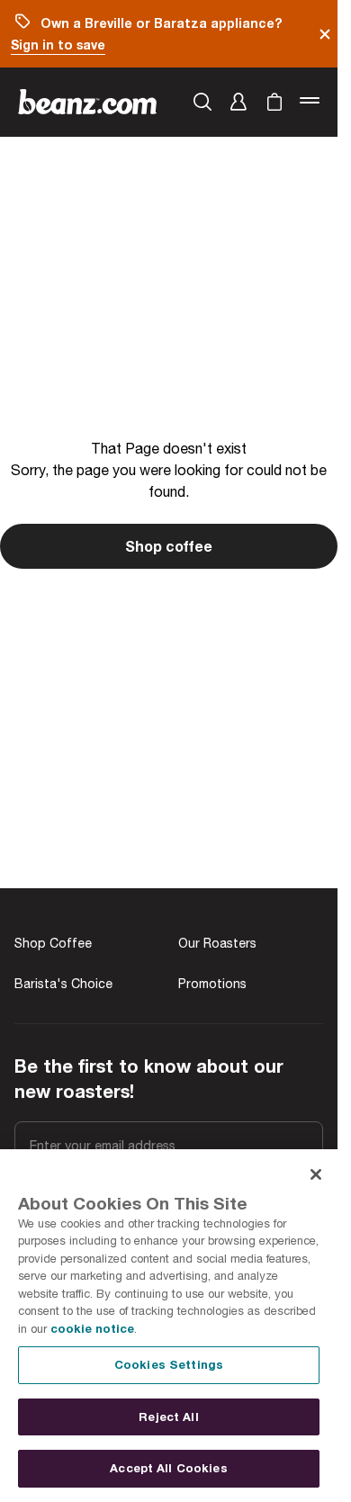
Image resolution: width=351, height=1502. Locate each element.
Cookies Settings (168, 1364)
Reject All (168, 1416)
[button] (238, 102)
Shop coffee (168, 545)
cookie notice (92, 1328)
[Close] (316, 1174)
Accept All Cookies (168, 1468)
